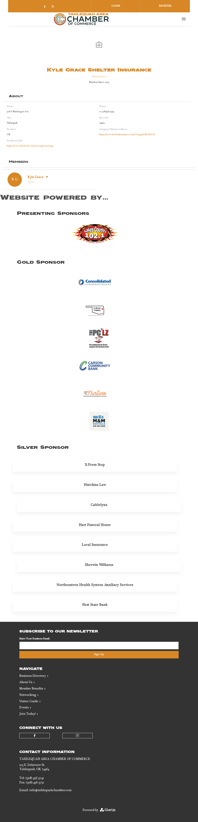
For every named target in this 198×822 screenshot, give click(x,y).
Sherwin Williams (99, 565)
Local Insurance (95, 545)
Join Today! (27, 714)
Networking (27, 695)
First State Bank (95, 605)
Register (165, 6)
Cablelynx (99, 505)
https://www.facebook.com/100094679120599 (30, 146)
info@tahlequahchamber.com (50, 790)
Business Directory (32, 676)
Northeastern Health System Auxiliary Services (95, 585)
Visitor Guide (28, 701)
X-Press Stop (95, 465)
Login (116, 6)
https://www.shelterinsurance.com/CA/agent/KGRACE (127, 135)
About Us (25, 682)
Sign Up (99, 654)
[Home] (81, 19)
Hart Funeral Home (95, 525)
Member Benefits (31, 688)
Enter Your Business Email (34, 639)
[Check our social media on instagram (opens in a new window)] (53, 7)
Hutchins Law (95, 485)
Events (24, 707)
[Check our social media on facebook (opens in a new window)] (45, 7)
